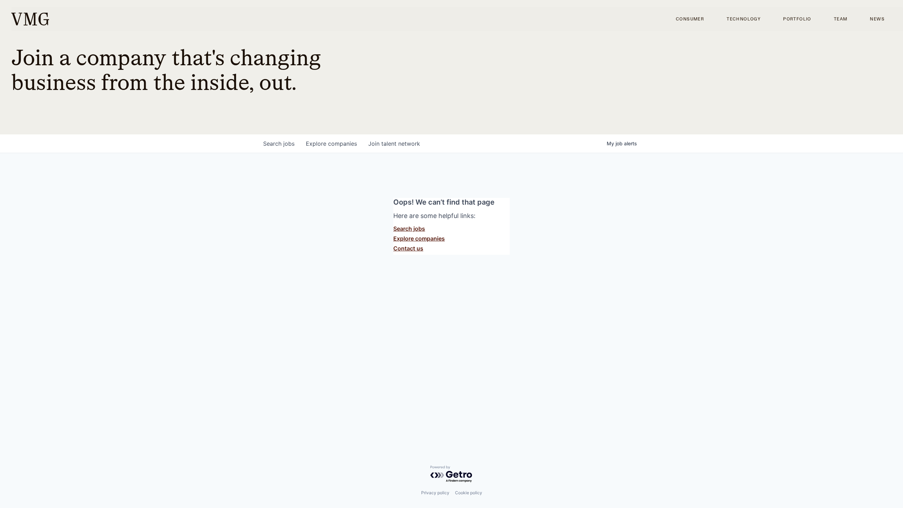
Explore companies (419, 238)
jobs (279, 143)
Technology (743, 19)
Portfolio (797, 19)
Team (841, 19)
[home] (30, 19)
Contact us (408, 248)
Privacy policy (435, 492)
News (877, 19)
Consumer (690, 19)
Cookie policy (468, 492)
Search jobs (409, 228)
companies (331, 143)
